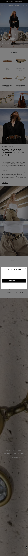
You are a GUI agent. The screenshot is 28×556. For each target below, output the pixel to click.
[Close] (25, 268)
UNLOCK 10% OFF (14, 280)
